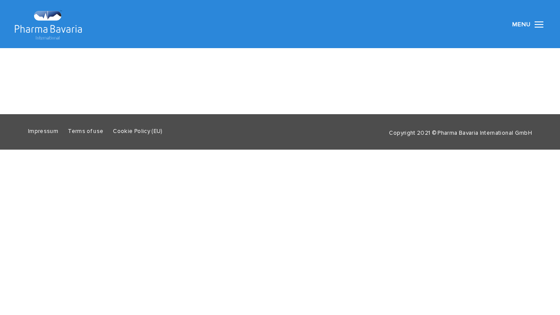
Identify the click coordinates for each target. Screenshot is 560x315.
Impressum (43, 131)
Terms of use (85, 131)
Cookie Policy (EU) (137, 131)
